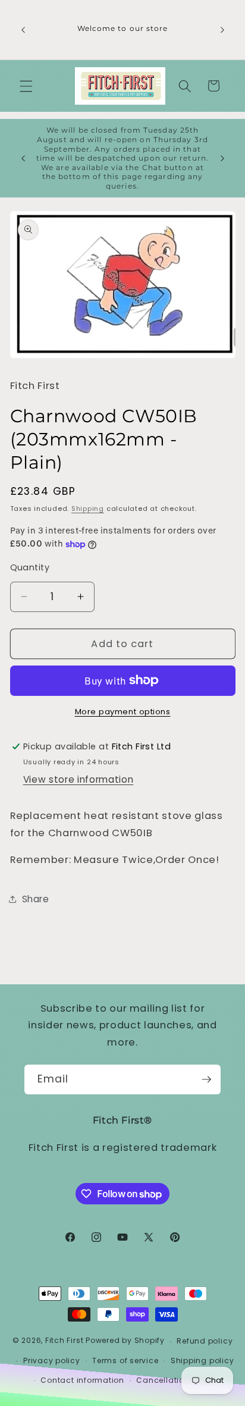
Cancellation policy (176, 1380)
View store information (78, 779)
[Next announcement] (222, 30)
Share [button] (35, 899)
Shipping (87, 508)
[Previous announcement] (23, 30)
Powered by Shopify (125, 1341)
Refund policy (205, 1341)
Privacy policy (51, 1360)
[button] (26, 85)
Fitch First (65, 1341)
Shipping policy (202, 1360)
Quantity (30, 567)
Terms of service (125, 1360)
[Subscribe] (206, 1079)
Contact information (82, 1380)
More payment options (123, 711)
